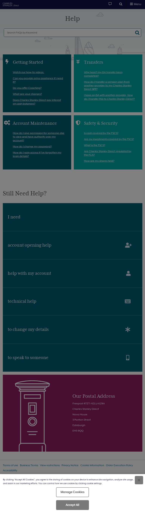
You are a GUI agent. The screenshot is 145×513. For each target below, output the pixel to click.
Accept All (72, 505)
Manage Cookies (72, 492)
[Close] (139, 480)
